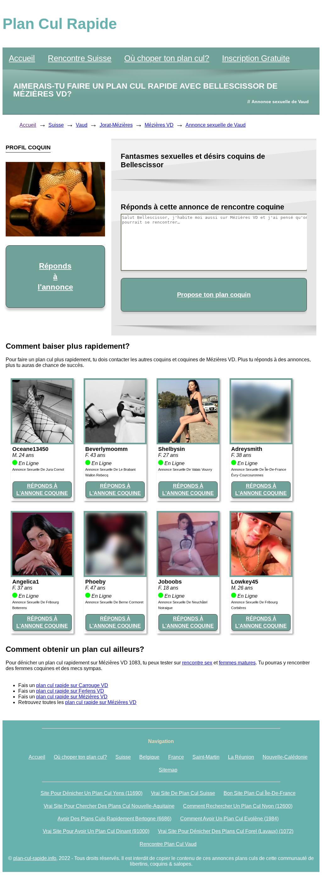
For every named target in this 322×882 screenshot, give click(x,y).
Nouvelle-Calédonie (285, 757)
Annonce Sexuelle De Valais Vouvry (185, 469)
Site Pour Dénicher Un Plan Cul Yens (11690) (91, 793)
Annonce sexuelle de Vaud (216, 125)
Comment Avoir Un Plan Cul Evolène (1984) (229, 818)
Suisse (56, 125)
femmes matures (237, 662)
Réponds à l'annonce (55, 276)
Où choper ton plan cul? (166, 58)
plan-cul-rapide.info (34, 858)
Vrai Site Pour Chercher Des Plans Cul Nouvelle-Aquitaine (109, 806)
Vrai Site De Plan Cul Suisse (183, 793)
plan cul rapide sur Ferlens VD (70, 691)
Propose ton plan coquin (214, 294)
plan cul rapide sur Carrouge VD (72, 685)
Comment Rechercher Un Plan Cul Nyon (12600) (237, 806)
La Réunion (241, 757)
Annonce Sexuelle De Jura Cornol (38, 469)
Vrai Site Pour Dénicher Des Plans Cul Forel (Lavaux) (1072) (225, 831)
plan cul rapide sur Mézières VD (72, 696)
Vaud (81, 125)
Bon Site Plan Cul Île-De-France (260, 793)
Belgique (149, 757)
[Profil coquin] (42, 441)
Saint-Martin (205, 757)
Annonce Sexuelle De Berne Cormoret (114, 602)
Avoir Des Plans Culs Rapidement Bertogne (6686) (114, 818)
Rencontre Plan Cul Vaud (168, 844)
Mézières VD (159, 125)
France (176, 757)
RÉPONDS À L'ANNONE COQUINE (42, 489)
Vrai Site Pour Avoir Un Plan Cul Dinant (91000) (96, 831)
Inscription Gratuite (256, 58)
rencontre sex (197, 662)
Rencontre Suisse (79, 58)
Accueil (22, 58)
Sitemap (168, 770)
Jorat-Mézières (116, 125)
